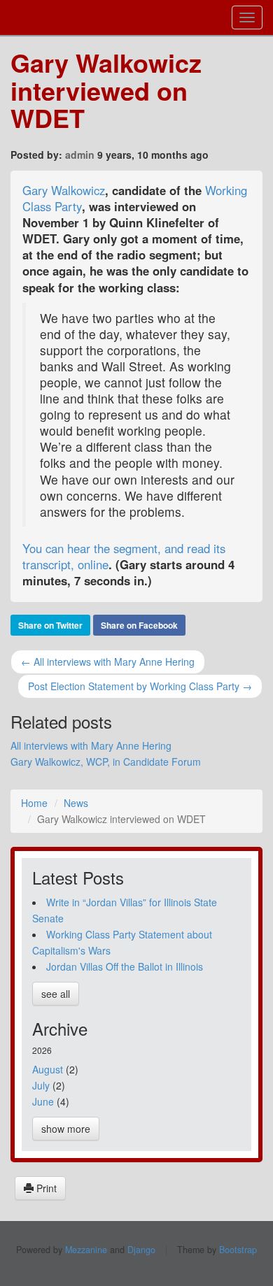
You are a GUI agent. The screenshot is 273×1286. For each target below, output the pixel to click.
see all (55, 994)
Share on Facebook (139, 625)
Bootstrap (238, 1249)
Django (141, 1249)
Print (45, 1188)
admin (79, 155)
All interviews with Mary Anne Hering (91, 745)
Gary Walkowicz (63, 190)
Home (34, 803)
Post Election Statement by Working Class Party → (140, 686)
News (76, 803)
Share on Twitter (50, 625)
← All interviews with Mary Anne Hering (108, 662)
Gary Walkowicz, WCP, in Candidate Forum (105, 762)
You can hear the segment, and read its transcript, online (123, 556)
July (41, 1085)
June (43, 1101)
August (47, 1069)
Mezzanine (86, 1249)
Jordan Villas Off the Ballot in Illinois (124, 966)
